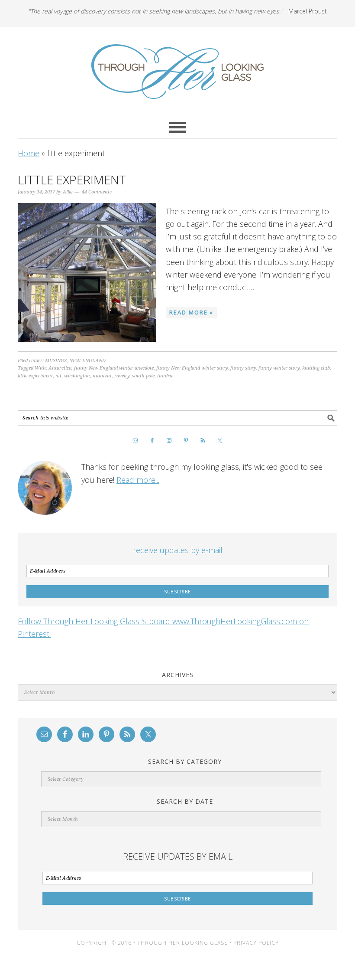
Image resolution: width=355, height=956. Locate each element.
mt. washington (72, 376)
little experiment (35, 376)
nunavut (102, 376)
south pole (143, 376)
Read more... (137, 480)
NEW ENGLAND (87, 360)
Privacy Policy (256, 942)
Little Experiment (72, 179)
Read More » (191, 312)
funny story (243, 368)
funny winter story (279, 368)
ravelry (121, 376)
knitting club (316, 368)
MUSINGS (56, 360)
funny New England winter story (192, 368)
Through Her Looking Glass (177, 71)
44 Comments (97, 192)
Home (28, 153)
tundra (164, 376)
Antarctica (59, 368)
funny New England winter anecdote (114, 368)
